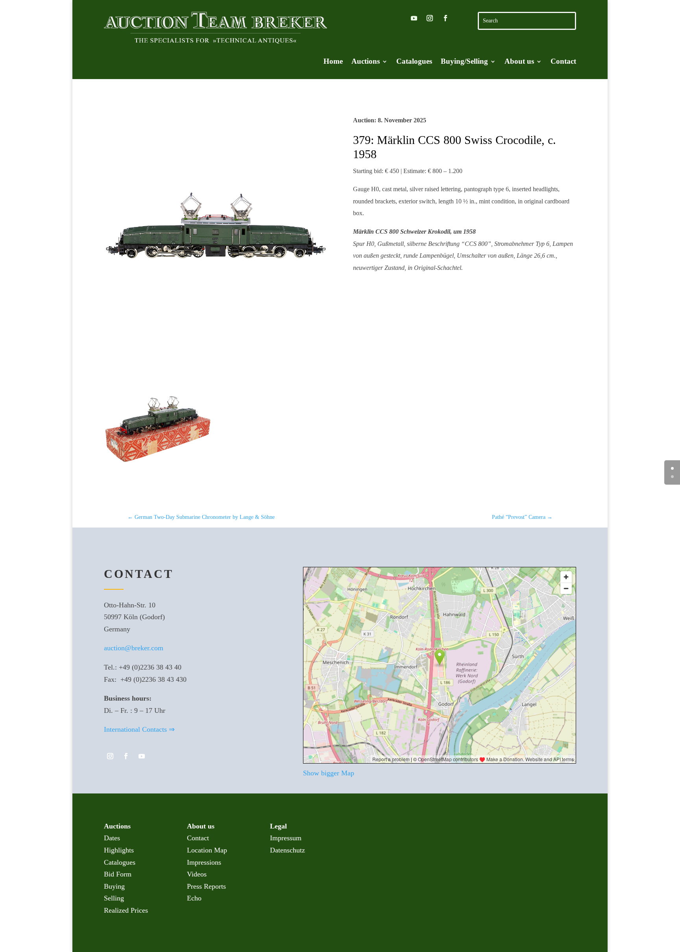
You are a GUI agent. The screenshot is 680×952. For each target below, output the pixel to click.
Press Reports (206, 886)
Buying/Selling (464, 62)
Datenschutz (287, 850)
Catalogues (414, 62)
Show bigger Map (328, 773)
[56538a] (157, 483)
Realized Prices (126, 910)
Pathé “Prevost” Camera (522, 517)
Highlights (119, 850)
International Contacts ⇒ (139, 729)
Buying (114, 886)
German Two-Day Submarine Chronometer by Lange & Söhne (201, 517)
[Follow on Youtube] (414, 18)
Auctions (365, 62)
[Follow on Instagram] (429, 18)
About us (519, 62)
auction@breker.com (133, 648)
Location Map (207, 850)
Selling (114, 898)
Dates (112, 838)
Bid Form (117, 874)
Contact (563, 62)
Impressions (204, 862)
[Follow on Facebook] (445, 18)
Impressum (285, 838)
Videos (197, 874)
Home (333, 62)
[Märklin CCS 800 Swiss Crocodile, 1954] (215, 226)
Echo (194, 898)
